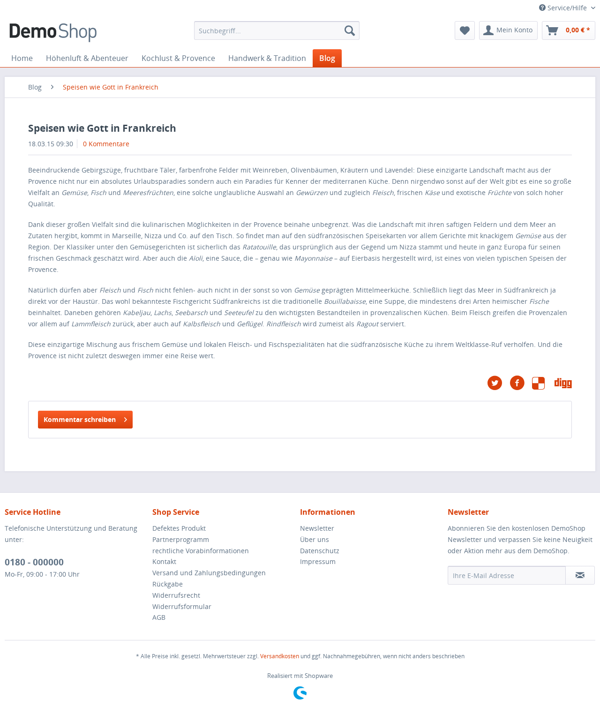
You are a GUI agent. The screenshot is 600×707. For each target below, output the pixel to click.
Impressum (318, 561)
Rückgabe (167, 583)
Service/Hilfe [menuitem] (567, 7)
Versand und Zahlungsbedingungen (209, 572)
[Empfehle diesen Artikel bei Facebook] (521, 383)
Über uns (314, 539)
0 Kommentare (106, 143)
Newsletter (317, 528)
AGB (158, 617)
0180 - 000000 (34, 562)
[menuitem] (277, 30)
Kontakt (164, 561)
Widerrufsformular (181, 606)
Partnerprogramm (180, 539)
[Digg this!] (563, 383)
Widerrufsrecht (176, 595)
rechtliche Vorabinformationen (200, 550)
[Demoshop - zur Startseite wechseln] (53, 33)
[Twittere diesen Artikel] (498, 383)
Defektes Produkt (179, 528)
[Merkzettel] (465, 30)
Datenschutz (319, 550)
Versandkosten (279, 656)
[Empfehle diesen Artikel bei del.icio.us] (543, 383)
